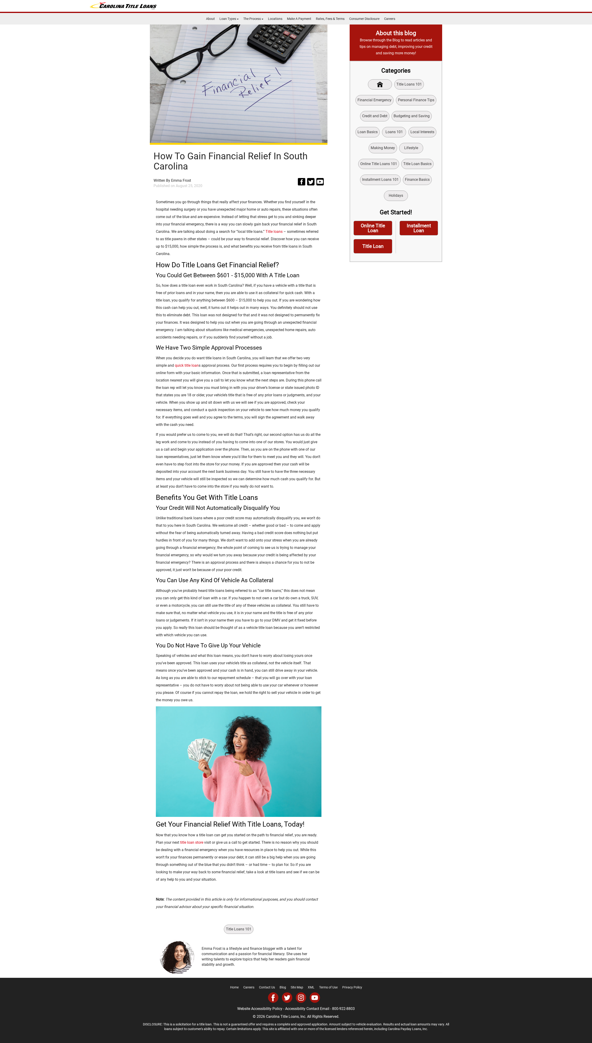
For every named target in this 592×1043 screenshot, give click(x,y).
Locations (275, 19)
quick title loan (187, 365)
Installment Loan (419, 228)
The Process (252, 19)
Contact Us (267, 987)
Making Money (383, 148)
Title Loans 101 (238, 929)
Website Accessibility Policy (259, 1008)
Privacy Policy (352, 987)
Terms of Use (328, 987)
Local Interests (422, 132)
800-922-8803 (343, 1008)
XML (311, 987)
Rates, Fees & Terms (330, 19)
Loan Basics (368, 132)
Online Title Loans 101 (378, 164)
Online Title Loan (373, 228)
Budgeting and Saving (412, 116)
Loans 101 (394, 132)
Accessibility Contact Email (307, 1008)
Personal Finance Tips (416, 100)
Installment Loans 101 (380, 179)
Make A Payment (299, 19)
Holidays (396, 195)
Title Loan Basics (417, 164)
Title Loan (373, 246)
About (210, 19)
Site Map (297, 987)
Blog (283, 987)
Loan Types (228, 19)
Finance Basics (417, 179)
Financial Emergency (375, 100)
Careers (389, 19)
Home (234, 987)
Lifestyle (411, 148)
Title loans (274, 231)
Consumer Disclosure (364, 19)
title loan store (191, 842)
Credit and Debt (374, 116)
